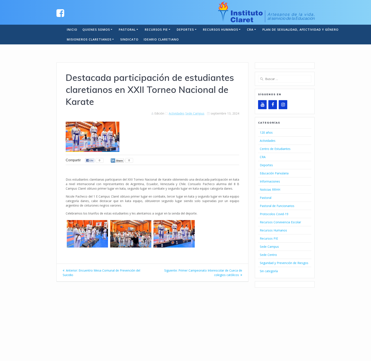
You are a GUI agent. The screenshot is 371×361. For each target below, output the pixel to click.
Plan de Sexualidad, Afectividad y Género (300, 29)
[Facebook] (272, 104)
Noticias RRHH (270, 189)
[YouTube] (262, 104)
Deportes (185, 29)
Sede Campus (194, 113)
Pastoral (127, 29)
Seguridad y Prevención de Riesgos (284, 263)
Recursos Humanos (220, 29)
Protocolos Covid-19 (274, 214)
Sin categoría (269, 271)
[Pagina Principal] (60, 13)
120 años (266, 132)
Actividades (176, 113)
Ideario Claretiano (161, 39)
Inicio (72, 29)
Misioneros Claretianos (89, 39)
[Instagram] (283, 104)
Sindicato (129, 39)
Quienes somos (96, 29)
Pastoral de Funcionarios (277, 206)
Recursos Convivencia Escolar (280, 222)
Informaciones (270, 181)
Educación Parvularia (274, 173)
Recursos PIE (156, 29)
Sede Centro (268, 255)
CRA (250, 29)
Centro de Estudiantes (275, 149)
